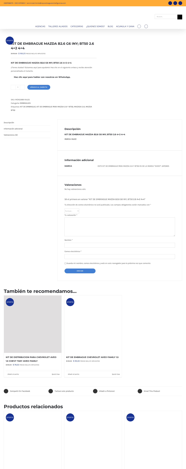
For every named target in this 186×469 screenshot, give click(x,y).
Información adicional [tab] (13, 129)
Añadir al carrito (38, 87)
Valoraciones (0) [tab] (11, 135)
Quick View (56, 374)
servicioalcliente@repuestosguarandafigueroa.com (46, 3)
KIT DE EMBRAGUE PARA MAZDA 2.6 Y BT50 (55, 107)
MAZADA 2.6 (79, 107)
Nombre (69, 240)
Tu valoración (71, 215)
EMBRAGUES (25, 103)
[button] (146, 26)
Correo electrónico (73, 251)
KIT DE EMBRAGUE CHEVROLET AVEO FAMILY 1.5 (92, 357)
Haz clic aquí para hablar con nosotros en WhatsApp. (41, 77)
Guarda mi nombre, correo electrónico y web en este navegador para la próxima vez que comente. (109, 263)
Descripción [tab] (9, 122)
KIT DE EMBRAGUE (28, 107)
